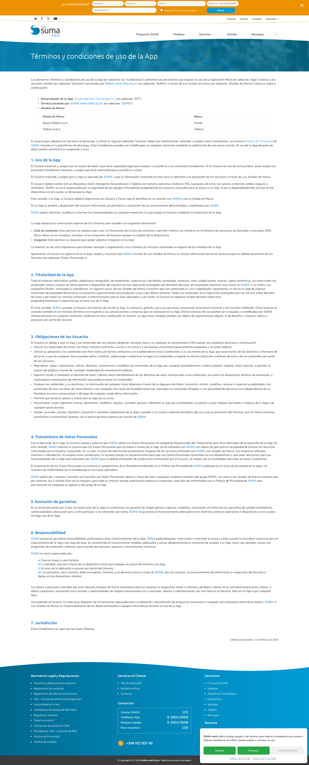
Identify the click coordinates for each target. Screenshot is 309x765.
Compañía (271, 19)
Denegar (253, 750)
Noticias (244, 19)
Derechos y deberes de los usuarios (54, 683)
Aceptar (219, 750)
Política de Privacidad (264, 758)
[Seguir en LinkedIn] (35, 18)
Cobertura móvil (43, 720)
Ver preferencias (287, 750)
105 (185, 727)
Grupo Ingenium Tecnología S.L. (95, 99)
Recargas (258, 34)
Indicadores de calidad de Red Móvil (55, 709)
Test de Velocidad (131, 683)
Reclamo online (130, 688)
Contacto (257, 19)
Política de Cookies (240, 758)
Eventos (231, 19)
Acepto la (180, 10)
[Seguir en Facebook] (41, 18)
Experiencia (215, 699)
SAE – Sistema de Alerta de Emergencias (57, 699)
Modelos (179, 34)
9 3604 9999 (177, 717)
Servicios (205, 34)
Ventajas (213, 704)
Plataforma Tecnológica (222, 693)
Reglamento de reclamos (49, 688)
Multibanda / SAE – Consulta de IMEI (55, 731)
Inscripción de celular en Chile (52, 725)
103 (185, 712)
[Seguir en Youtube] (55, 18)
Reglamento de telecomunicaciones (55, 693)
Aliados (232, 34)
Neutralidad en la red (46, 704)
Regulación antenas (46, 715)
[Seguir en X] (48, 18)
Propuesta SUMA (147, 34)
